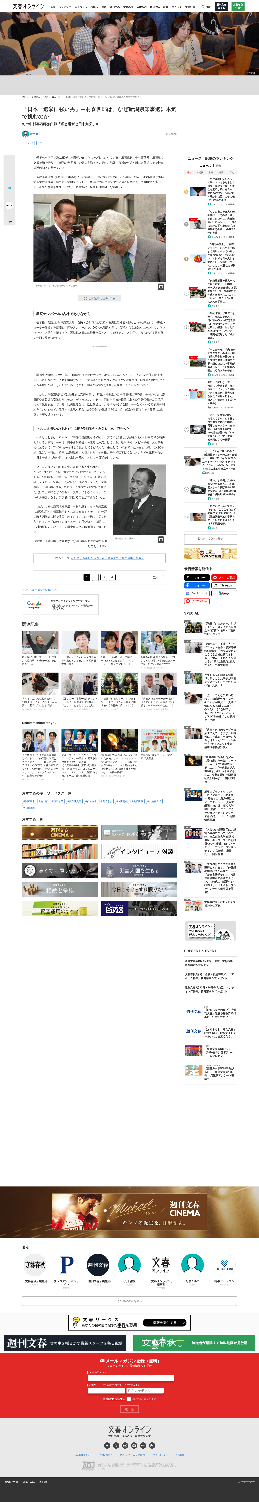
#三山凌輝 (29, 807)
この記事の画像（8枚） (103, 298)
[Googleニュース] (134, 1445)
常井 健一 (35, 134)
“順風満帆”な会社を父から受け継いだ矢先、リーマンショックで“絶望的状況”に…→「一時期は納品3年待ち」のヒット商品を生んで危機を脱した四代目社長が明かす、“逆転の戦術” (119, 765)
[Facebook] (107, 1445)
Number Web (11, 1481)
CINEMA (155, 7)
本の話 (43, 1481)
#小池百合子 (154, 801)
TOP (24, 97)
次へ (156, 577)
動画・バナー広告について (132, 1455)
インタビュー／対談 (39, 97)
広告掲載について (83, 1455)
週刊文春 (115, 7)
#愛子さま (106, 801)
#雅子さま (91, 801)
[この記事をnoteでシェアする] (9, 206)
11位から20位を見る (210, 538)
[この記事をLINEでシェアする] (9, 195)
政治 (40, 143)
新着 (52, 7)
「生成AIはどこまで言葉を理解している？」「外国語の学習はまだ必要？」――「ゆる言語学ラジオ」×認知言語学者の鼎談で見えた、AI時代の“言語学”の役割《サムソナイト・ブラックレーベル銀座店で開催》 (40, 767)
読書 (165, 7)
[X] (116, 1445)
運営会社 (180, 1455)
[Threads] (125, 1445)
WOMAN (142, 7)
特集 (93, 7)
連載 (103, 7)
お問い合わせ (106, 1455)
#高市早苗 (57, 801)
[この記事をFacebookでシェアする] (9, 172)
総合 (218, 165)
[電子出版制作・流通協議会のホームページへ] (88, 1466)
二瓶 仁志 (210, 473)
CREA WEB (29, 1481)
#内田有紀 (122, 801)
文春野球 (190, 7)
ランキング (65, 7)
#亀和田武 (137, 801)
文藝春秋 (128, 7)
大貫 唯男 (215, 306)
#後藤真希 (29, 801)
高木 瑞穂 (215, 499)
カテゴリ (80, 7)
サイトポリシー (160, 1455)
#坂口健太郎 (74, 801)
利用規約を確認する (114, 1399)
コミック (177, 7)
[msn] (143, 1445)
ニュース (56, 97)
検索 (208, 7)
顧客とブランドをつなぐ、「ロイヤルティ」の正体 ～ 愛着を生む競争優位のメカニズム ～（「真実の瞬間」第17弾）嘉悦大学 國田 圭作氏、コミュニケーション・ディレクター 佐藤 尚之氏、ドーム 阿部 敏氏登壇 (79, 767)
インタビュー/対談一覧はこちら (39, 589)
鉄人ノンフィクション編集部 (223, 204)
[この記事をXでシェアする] (9, 162)
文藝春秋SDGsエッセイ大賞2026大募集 (156, 758)
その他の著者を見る (129, 1301)
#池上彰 (43, 801)
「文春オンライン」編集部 (222, 408)
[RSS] (152, 1445)
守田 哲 (214, 444)
